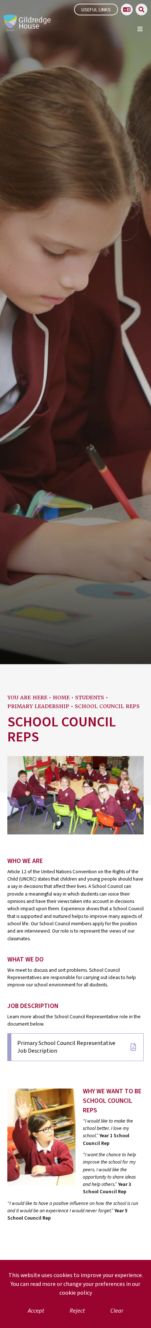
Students (89, 697)
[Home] (27, 23)
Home (61, 697)
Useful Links (96, 10)
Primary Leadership (38, 706)
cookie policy (75, 1293)
